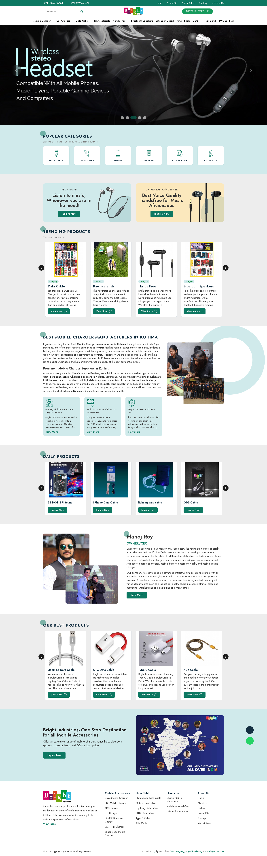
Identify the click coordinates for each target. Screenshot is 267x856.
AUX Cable (141, 823)
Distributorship (197, 11)
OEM (196, 21)
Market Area (204, 823)
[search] (82, 11)
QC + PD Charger (114, 827)
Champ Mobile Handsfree (174, 799)
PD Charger (111, 813)
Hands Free (119, 21)
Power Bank (183, 21)
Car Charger (63, 21)
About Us (172, 3)
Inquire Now (69, 214)
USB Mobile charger (115, 803)
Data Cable (82, 21)
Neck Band (209, 21)
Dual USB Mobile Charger (114, 819)
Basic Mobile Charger (116, 798)
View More (57, 311)
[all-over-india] (180, 745)
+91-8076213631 (53, 3)
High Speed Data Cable (148, 798)
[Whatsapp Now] (250, 741)
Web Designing (176, 851)
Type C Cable (143, 818)
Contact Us (218, 3)
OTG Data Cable (145, 813)
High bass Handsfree (178, 806)
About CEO (188, 3)
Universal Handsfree (177, 811)
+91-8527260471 (79, 3)
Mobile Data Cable (146, 803)
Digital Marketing (193, 851)
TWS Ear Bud (226, 21)
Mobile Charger (42, 21)
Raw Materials (102, 21)
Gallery (203, 3)
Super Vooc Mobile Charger (115, 833)
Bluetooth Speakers (142, 21)
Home (159, 3)
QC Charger (111, 808)
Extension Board (165, 21)
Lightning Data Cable (147, 808)
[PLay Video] (91, 584)
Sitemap (202, 818)
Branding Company (214, 851)
